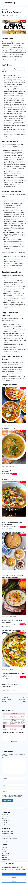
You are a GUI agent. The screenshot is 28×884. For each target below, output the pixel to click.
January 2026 (5, 851)
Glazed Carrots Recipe (22, 699)
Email (4, 785)
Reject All (14, 881)
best (4, 690)
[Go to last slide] (4, 726)
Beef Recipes (5, 814)
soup (13, 690)
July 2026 (4, 847)
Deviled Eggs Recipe (7, 841)
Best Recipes (5, 9)
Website (5, 791)
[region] (14, 872)
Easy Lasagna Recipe (7, 833)
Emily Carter (6, 15)
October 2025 (5, 857)
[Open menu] (25, 3)
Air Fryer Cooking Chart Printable (13, 732)
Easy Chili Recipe (6, 836)
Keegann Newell (7, 735)
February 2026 (5, 849)
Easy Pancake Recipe (7, 831)
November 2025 (6, 855)
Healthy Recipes (6, 820)
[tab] (11, 741)
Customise (14, 877)
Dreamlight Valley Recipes (6, 699)
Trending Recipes (6, 824)
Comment (5, 757)
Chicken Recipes (6, 818)
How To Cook (5, 822)
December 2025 (6, 853)
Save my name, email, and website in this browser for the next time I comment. (13, 796)
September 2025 (6, 859)
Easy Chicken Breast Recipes (9, 838)
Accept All (14, 874)
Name (5, 778)
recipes (8, 690)
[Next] (24, 726)
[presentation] (14, 721)
